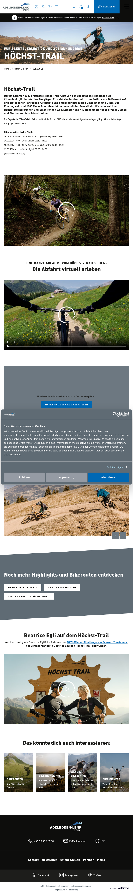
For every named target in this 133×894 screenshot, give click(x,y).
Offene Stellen (70, 860)
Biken (25, 69)
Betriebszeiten (108, 18)
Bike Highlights (50, 776)
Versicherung (72, 890)
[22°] (50, 7)
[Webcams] (36, 7)
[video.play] (66, 210)
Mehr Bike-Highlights (22, 587)
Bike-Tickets (111, 779)
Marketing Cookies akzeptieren (66, 404)
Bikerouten (15, 779)
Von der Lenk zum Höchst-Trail (29, 596)
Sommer (16, 69)
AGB (42, 886)
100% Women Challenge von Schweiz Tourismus (97, 642)
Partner (88, 860)
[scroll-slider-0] (115, 535)
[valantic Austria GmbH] (119, 888)
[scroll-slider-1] (123, 535)
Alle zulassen (108, 477)
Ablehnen (24, 477)
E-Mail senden (77, 841)
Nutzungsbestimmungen (81, 886)
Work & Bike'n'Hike (78, 774)
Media (101, 860)
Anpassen (64, 477)
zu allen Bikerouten (62, 587)
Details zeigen (115, 467)
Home (6, 69)
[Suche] (74, 7)
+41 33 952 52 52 (44, 841)
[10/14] (43, 7)
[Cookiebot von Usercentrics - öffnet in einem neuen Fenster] (115, 414)
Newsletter (49, 860)
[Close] (117, 18)
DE (103, 841)
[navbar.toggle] (126, 6)
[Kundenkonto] (87, 6)
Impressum (60, 890)
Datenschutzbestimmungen (57, 886)
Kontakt (33, 860)
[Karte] (56, 7)
